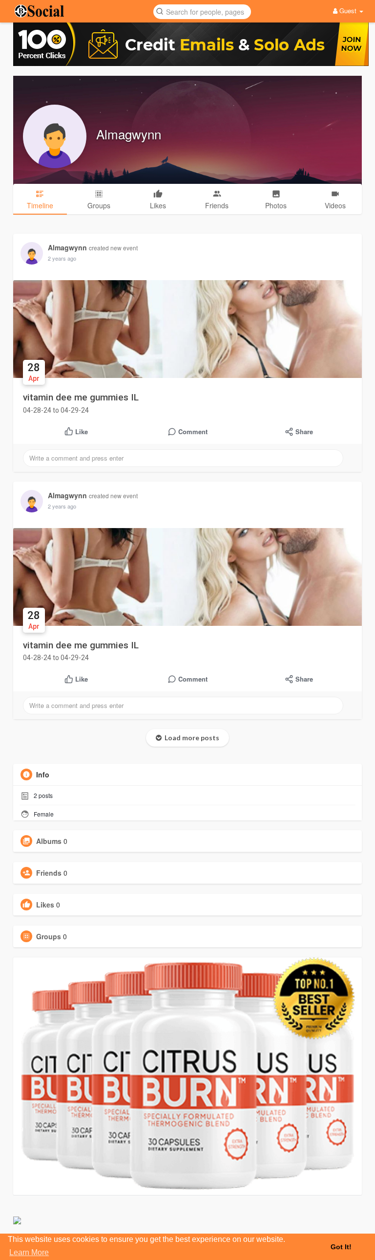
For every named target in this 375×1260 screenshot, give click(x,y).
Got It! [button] (341, 1247)
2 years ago (62, 258)
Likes (45, 904)
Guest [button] (347, 10)
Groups (48, 936)
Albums (49, 841)
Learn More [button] (29, 1252)
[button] (202, 11)
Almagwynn (128, 134)
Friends (49, 873)
